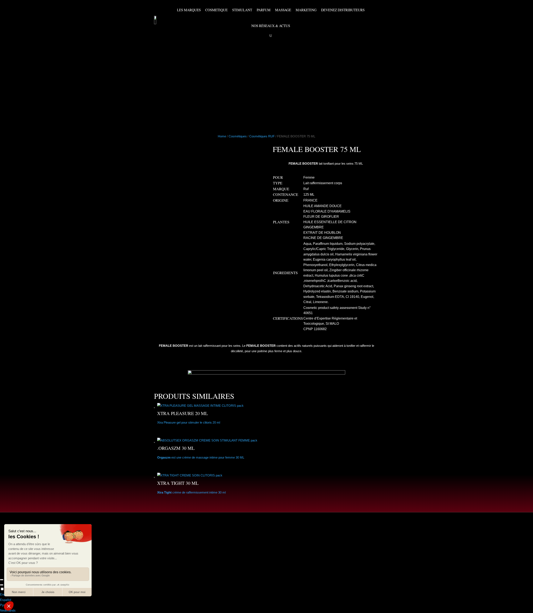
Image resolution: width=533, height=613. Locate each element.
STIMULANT (242, 9)
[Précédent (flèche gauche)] (1, 585)
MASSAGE (283, 9)
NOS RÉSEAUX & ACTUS (270, 25)
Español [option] (5, 600)
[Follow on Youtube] (238, 555)
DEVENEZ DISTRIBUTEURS (343, 9)
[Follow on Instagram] (250, 555)
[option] (266, 594)
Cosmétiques (238, 136)
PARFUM (263, 9)
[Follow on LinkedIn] (261, 555)
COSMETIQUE (216, 9)
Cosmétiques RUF (262, 136)
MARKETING (306, 9)
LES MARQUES (189, 9)
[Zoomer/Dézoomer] (1, 579)
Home (222, 136)
